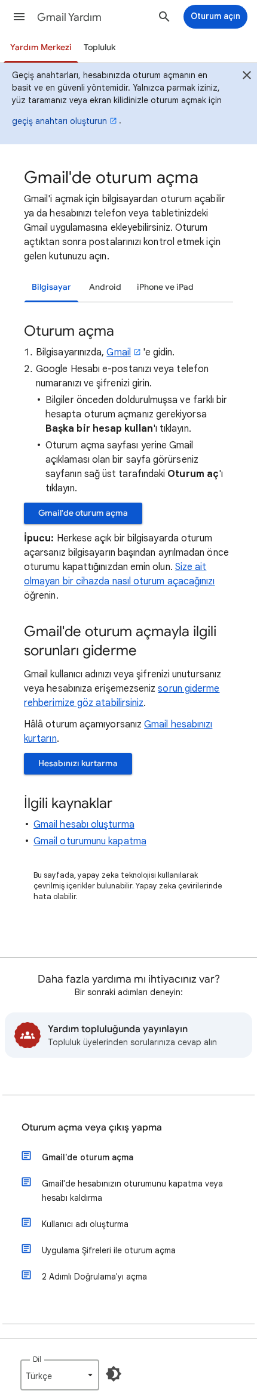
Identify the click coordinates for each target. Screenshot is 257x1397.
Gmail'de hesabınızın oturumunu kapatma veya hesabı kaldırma (132, 1190)
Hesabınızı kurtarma (78, 763)
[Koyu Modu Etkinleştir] (113, 1373)
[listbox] (59, 1374)
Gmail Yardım (69, 17)
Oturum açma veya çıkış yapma (92, 1127)
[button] (19, 16)
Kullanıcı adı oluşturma (85, 1224)
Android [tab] (105, 287)
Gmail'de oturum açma (83, 513)
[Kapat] (247, 77)
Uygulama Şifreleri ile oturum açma (109, 1250)
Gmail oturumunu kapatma (89, 841)
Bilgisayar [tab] (51, 287)
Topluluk (99, 47)
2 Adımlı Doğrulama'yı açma (94, 1276)
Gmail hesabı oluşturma (83, 825)
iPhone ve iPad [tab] (165, 287)
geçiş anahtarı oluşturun (59, 121)
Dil (37, 1359)
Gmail (118, 352)
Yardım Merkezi (41, 47)
